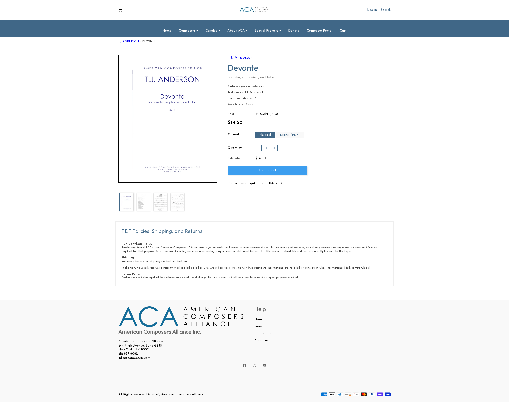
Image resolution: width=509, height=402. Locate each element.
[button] (120, 10)
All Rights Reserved (132, 394)
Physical (265, 134)
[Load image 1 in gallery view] (126, 202)
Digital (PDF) (290, 134)
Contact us (262, 333)
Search (259, 326)
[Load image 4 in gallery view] (177, 202)
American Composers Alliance (182, 394)
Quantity (235, 147)
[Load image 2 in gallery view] (143, 202)
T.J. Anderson (128, 41)
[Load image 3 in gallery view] (160, 202)
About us (261, 340)
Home (258, 319)
